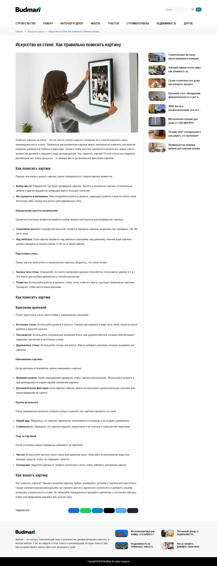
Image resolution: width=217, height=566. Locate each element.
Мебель (95, 23)
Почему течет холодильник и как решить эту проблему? (184, 133)
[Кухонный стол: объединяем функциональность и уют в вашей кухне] (157, 96)
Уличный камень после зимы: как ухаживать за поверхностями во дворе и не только (184, 69)
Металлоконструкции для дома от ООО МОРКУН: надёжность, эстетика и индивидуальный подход (183, 121)
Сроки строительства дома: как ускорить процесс (184, 82)
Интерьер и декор (72, 23)
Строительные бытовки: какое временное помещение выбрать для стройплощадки (184, 56)
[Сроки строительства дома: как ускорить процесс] (157, 83)
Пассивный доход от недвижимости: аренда (188, 533)
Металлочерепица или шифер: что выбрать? (142, 533)
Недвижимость (166, 23)
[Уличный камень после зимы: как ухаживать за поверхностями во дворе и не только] (157, 70)
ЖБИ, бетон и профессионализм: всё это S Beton (184, 108)
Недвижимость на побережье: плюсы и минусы (142, 545)
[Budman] (28, 9)
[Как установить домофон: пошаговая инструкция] (167, 545)
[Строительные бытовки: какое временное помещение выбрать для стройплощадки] (157, 57)
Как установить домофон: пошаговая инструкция (188, 545)
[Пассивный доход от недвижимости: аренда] (167, 533)
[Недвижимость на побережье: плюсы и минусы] (121, 545)
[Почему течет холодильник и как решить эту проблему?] (157, 134)
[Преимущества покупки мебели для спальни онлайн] (157, 147)
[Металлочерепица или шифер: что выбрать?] (121, 533)
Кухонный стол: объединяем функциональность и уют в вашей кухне (184, 95)
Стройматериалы (137, 23)
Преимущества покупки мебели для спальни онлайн (184, 146)
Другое (188, 23)
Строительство (26, 23)
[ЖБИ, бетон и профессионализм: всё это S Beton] (157, 109)
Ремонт (48, 23)
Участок (113, 23)
